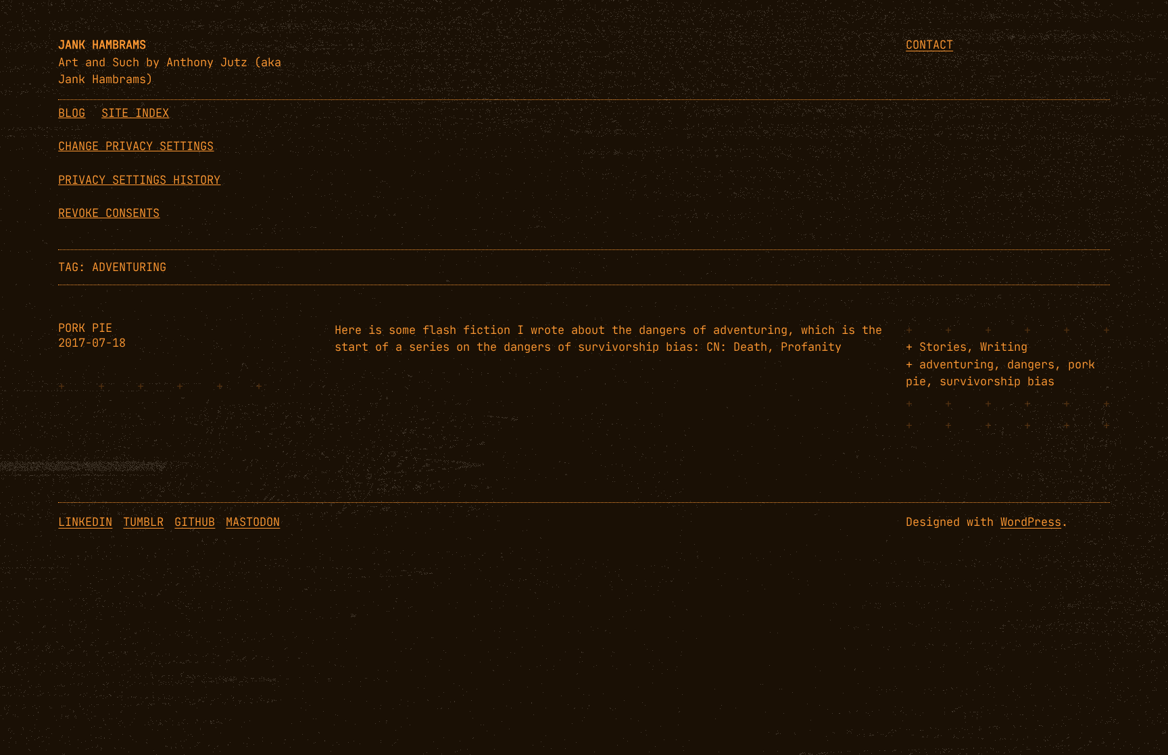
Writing (1003, 346)
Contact (929, 44)
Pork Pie (85, 328)
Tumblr (143, 521)
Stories (943, 346)
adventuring (956, 364)
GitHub (194, 521)
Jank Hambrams (102, 44)
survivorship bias (997, 381)
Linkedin (85, 521)
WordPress (1030, 521)
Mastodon (253, 521)
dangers (1030, 364)
